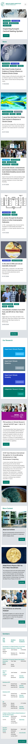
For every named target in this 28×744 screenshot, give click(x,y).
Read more (6, 35)
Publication (20, 65)
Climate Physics (6, 159)
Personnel (11, 306)
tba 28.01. (5, 727)
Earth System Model (15, 159)
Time (4, 641)
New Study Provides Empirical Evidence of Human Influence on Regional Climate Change (12, 71)
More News (14, 333)
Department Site (19, 353)
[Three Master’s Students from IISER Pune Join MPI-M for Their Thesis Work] (13, 293)
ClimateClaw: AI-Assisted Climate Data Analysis (13, 659)
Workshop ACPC (6, 682)
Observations (5, 65)
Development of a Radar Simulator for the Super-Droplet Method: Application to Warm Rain (14, 647)
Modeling (4, 306)
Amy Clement (6, 716)
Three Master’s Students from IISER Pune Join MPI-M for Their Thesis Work (13, 312)
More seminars (22, 741)
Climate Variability (15, 20)
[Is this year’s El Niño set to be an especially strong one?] (13, 249)
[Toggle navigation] (25, 4)
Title (4, 638)
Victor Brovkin (22, 732)
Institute (16, 304)
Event (4, 162)
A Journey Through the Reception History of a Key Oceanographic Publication (12, 220)
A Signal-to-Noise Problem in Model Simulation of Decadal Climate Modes (14, 713)
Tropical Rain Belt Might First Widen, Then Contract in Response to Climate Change (13, 119)
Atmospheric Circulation (7, 111)
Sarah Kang (21, 719)
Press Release (13, 65)
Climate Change (7, 20)
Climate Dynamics (18, 111)
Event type (21, 640)
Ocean (13, 212)
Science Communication (17, 260)
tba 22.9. (5, 670)
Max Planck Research (14, 23)
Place (12, 641)
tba (3, 701)
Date (4, 640)
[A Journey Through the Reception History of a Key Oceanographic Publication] (13, 201)
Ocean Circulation (7, 25)
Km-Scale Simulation (11, 162)
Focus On (5, 23)
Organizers (22, 641)
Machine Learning (6, 164)
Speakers (13, 640)
